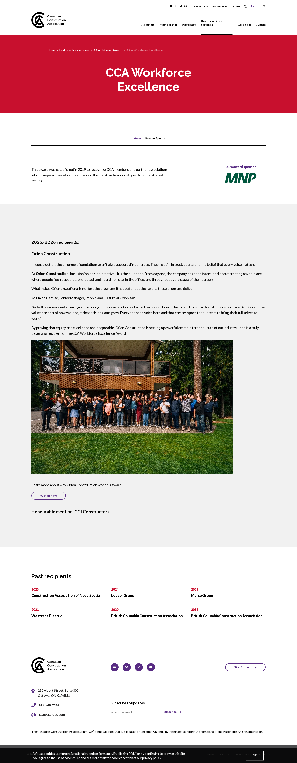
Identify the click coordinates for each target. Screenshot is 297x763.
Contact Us (199, 6)
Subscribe (170, 711)
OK (255, 755)
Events (261, 24)
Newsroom (220, 6)
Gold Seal (244, 24)
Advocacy (189, 24)
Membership (168, 24)
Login (236, 6)
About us (147, 24)
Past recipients (155, 138)
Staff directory (245, 667)
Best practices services (211, 22)
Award (138, 138)
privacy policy (151, 758)
